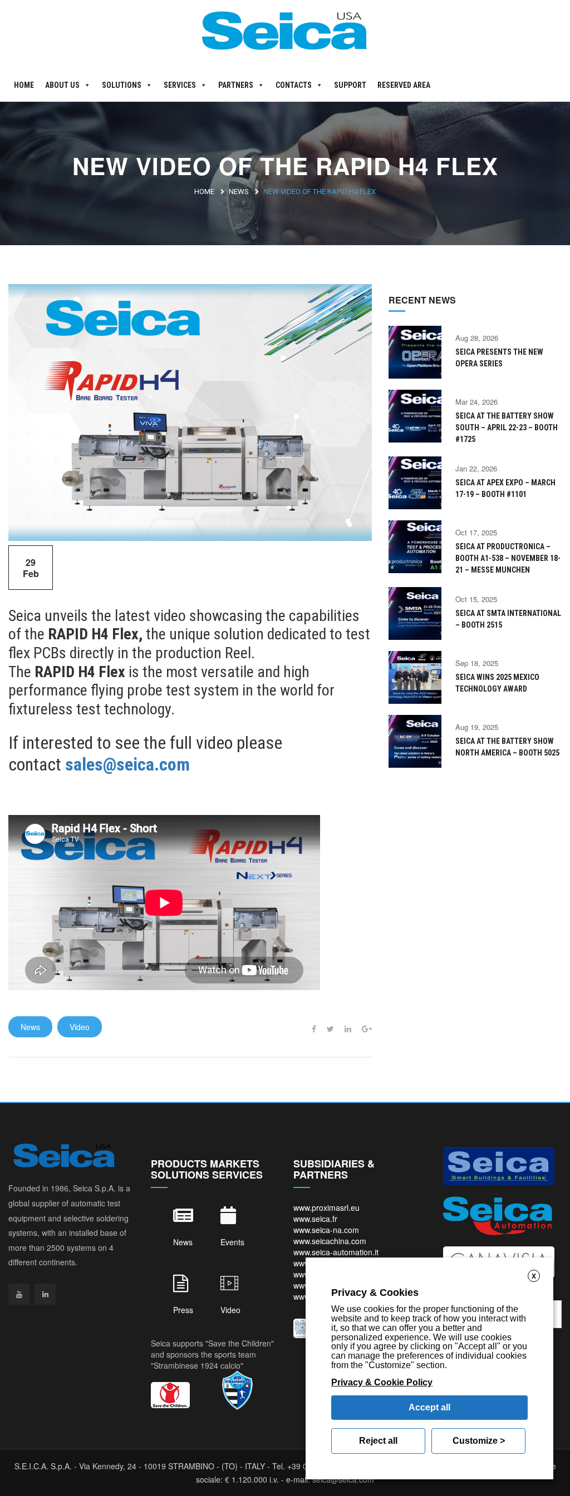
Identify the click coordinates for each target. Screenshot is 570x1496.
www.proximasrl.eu (326, 1207)
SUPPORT (350, 85)
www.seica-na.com (326, 1229)
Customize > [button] (479, 1440)
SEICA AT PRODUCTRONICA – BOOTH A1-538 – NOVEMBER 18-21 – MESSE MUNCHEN (508, 558)
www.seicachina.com (329, 1240)
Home (204, 191)
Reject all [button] (378, 1440)
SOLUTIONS (121, 85)
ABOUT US (62, 85)
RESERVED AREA (403, 85)
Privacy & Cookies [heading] (375, 1292)
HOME (24, 85)
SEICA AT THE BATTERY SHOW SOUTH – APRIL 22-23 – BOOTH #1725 (506, 427)
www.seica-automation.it (336, 1252)
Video (80, 1026)
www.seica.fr (315, 1218)
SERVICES (180, 85)
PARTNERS (235, 85)
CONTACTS (294, 85)
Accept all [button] (429, 1407)
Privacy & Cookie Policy (382, 1382)
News (239, 191)
